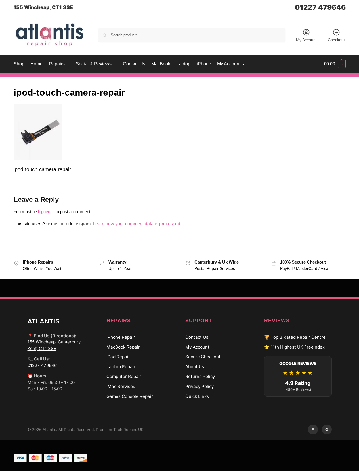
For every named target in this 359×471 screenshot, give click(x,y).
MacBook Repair (123, 347)
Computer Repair (123, 376)
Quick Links (197, 396)
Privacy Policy (199, 386)
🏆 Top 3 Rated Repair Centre (295, 337)
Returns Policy (200, 376)
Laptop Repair (120, 366)
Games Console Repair (129, 396)
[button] (335, 64)
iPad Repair (118, 356)
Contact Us (196, 337)
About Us (194, 366)
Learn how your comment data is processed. (137, 223)
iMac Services (120, 386)
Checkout (336, 39)
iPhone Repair (120, 337)
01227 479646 (320, 7)
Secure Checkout (203, 356)
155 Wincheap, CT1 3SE (43, 7)
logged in (46, 211)
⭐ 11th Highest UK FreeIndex (294, 347)
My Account (306, 39)
